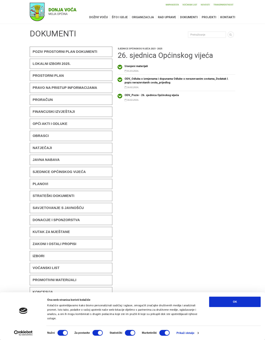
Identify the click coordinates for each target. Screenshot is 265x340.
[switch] (97, 333)
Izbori (38, 256)
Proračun (43, 100)
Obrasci (41, 136)
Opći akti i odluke (50, 124)
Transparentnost (223, 5)
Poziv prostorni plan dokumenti (65, 52)
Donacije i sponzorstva (56, 220)
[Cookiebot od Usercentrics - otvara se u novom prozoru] (23, 333)
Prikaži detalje (185, 332)
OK (235, 301)
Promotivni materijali (54, 280)
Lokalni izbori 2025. (51, 64)
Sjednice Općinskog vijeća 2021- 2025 (140, 49)
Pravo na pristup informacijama (65, 88)
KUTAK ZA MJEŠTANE (51, 232)
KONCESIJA (43, 292)
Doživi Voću (98, 17)
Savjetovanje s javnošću (58, 208)
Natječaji (42, 148)
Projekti (209, 17)
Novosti (205, 5)
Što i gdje (120, 17)
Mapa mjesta (172, 5)
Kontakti (227, 17)
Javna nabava (46, 160)
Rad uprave (167, 17)
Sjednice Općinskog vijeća (59, 172)
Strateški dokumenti (53, 196)
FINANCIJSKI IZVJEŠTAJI (54, 112)
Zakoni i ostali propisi (54, 244)
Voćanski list (189, 5)
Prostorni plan (48, 75)
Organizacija (143, 17)
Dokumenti (189, 17)
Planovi (40, 184)
